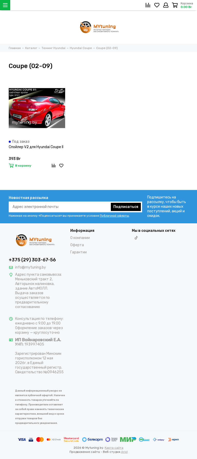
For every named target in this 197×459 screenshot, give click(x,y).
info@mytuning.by (30, 267)
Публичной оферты (114, 215)
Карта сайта (114, 448)
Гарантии (78, 252)
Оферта (77, 245)
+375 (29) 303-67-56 (32, 260)
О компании (80, 238)
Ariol (124, 452)
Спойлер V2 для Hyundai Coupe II (36, 147)
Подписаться (125, 207)
